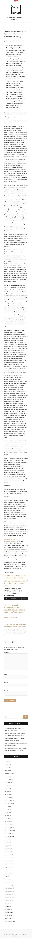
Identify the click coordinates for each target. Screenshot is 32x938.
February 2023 (8, 779)
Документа (14, 617)
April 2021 (7, 818)
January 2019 (8, 885)
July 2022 (7, 785)
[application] (16, 598)
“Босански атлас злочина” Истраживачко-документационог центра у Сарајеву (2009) (15, 625)
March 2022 (8, 794)
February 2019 (8, 882)
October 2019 (8, 861)
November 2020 (9, 830)
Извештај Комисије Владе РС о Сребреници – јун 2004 (16, 576)
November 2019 (9, 858)
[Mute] (21, 599)
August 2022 (8, 782)
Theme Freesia (18, 934)
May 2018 (7, 906)
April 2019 (7, 879)
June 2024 (7, 767)
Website (6, 690)
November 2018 (9, 891)
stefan (6, 41)
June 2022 (7, 788)
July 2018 (7, 903)
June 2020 (7, 843)
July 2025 (7, 761)
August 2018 (8, 900)
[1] (22, 136)
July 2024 (7, 764)
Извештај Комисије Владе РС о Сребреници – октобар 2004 (16, 583)
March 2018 (8, 912)
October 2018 (8, 894)
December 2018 (9, 888)
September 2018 (9, 897)
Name (6, 674)
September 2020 (9, 836)
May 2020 (7, 846)
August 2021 (8, 806)
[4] (24, 291)
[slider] (25, 598)
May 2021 (7, 815)
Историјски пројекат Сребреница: (12, 606)
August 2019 (8, 867)
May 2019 (7, 876)
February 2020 (8, 852)
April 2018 (7, 909)
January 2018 (8, 918)
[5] (5, 350)
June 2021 (7, 812)
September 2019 (9, 864)
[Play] (6, 599)
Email (6, 682)
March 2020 (8, 849)
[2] (26, 156)
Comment (7, 652)
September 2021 (9, 803)
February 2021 (8, 824)
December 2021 (9, 800)
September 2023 (9, 773)
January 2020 (8, 855)
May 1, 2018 (13, 41)
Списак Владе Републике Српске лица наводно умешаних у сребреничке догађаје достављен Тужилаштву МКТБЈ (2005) (15, 631)
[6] (8, 411)
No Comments (22, 41)
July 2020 (7, 840)
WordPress (16, 936)
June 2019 (7, 873)
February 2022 (8, 797)
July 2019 (7, 870)
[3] (15, 181)
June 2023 (7, 776)
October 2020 (8, 833)
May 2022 (7, 791)
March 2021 (8, 821)
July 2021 (7, 809)
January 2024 (8, 770)
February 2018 (8, 915)
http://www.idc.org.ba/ (13, 551)
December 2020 (9, 827)
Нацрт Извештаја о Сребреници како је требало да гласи (14, 609)
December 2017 (9, 921)
